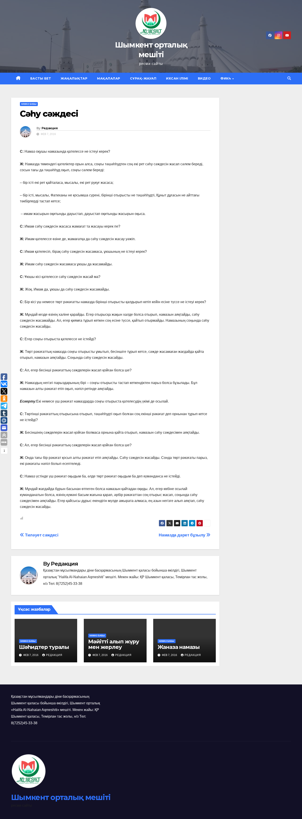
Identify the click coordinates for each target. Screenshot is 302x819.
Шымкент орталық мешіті (61, 797)
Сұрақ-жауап (143, 78)
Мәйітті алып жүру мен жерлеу (113, 644)
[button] (289, 78)
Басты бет (40, 78)
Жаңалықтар (74, 78)
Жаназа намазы (179, 647)
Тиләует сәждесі (41, 535)
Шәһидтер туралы (44, 647)
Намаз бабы (28, 104)
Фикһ (226, 78)
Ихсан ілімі (177, 78)
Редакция (49, 128)
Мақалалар (108, 78)
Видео (204, 78)
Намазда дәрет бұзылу (182, 535)
